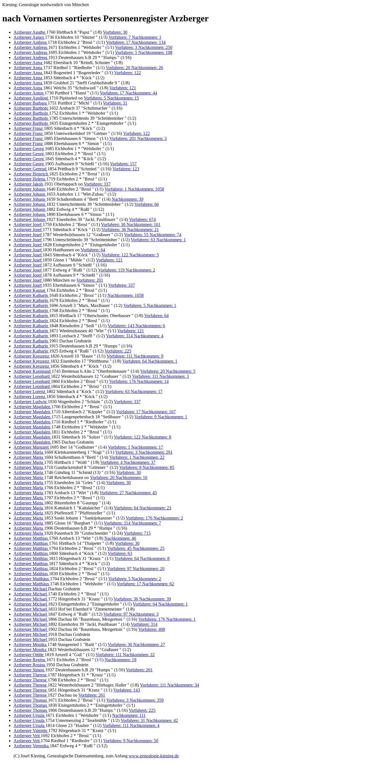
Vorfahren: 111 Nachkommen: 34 (169, 685)
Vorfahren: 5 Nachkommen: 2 (134, 578)
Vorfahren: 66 (146, 204)
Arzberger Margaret (31, 447)
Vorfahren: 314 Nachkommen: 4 (134, 335)
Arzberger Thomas (30, 700)
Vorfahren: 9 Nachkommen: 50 (130, 740)
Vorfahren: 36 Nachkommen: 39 (142, 599)
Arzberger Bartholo (31, 108)
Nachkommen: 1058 (125, 295)
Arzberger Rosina (29, 664)
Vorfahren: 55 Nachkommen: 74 (152, 234)
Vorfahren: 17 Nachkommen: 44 (128, 93)
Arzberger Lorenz (29, 391)
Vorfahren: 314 (144, 624)
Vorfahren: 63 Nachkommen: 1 (158, 239)
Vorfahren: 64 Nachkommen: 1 (149, 361)
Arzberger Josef (28, 224)
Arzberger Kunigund (32, 371)
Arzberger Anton (29, 93)
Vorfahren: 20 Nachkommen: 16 (118, 477)
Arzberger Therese (30, 674)
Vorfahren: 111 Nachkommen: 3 (160, 376)
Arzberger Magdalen (32, 406)
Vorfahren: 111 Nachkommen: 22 (125, 654)
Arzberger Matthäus (31, 578)
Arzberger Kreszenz (31, 356)
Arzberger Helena (29, 179)
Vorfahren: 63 (120, 553)
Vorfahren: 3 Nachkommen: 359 (135, 700)
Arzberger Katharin (31, 295)
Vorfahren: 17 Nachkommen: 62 (145, 583)
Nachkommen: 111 (129, 715)
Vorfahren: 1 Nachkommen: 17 (135, 447)
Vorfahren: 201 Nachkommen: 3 (138, 138)
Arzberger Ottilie (29, 654)
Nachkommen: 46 (120, 538)
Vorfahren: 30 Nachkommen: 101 (131, 224)
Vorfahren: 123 (125, 168)
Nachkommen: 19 (120, 659)
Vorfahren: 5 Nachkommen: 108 (143, 52)
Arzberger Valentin (30, 730)
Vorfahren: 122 (127, 72)
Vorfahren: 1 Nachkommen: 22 (136, 457)
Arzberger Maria (28, 452)
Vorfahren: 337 (97, 184)
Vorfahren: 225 (118, 351)
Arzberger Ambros (30, 42)
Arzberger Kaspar (29, 290)
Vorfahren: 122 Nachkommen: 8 (142, 437)
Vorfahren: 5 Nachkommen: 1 (149, 305)
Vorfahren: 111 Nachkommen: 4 (131, 725)
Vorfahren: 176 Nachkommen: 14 (139, 381)
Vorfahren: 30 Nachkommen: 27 (136, 644)
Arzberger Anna (28, 62)
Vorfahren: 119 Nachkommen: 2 (126, 270)
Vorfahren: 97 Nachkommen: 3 (131, 614)
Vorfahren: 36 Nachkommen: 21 (130, 229)
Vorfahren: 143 (126, 690)
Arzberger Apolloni (31, 98)
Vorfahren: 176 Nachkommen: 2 (154, 518)
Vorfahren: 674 (142, 219)
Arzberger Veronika (31, 745)
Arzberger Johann (29, 189)
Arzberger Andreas (30, 47)
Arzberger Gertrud (30, 168)
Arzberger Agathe (29, 32)
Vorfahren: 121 (122, 87)
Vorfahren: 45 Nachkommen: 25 (135, 548)
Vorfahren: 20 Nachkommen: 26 (134, 67)
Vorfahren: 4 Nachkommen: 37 (127, 462)
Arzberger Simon (29, 669)
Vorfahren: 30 (115, 32)
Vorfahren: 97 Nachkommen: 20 (135, 568)
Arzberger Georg (29, 148)
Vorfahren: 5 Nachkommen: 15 (111, 98)
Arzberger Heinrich (31, 173)
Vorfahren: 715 (137, 533)
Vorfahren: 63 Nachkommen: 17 (133, 391)
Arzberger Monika (30, 644)
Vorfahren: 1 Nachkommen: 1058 (134, 189)
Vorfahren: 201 (89, 280)
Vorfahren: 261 (139, 669)
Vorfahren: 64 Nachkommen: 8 (142, 558)
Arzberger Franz (28, 128)
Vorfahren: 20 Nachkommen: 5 (167, 371)
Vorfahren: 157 (123, 163)
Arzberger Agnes (29, 37)
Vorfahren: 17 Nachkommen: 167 (146, 411)
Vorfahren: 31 (115, 103)
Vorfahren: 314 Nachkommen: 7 (132, 523)
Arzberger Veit (27, 735)
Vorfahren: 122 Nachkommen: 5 (130, 254)
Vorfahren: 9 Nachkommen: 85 (146, 467)
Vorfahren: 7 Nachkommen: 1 (135, 37)
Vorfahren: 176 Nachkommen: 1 (167, 619)
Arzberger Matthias (31, 538)
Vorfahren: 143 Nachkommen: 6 (136, 325)
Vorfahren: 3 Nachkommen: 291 (144, 452)
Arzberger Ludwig (30, 401)
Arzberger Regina (29, 659)
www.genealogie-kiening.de (154, 755)
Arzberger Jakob (28, 184)
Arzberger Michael (30, 588)
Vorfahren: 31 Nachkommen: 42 (149, 720)
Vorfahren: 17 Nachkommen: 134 (136, 42)
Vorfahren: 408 (151, 629)
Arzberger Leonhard (32, 376)
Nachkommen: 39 (127, 199)
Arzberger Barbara (30, 103)
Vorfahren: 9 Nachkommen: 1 (160, 416)
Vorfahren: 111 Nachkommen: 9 (135, 356)
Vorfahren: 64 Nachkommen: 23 (142, 507)
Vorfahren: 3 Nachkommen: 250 (143, 47)
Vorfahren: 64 (93, 249)
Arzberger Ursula (29, 715)
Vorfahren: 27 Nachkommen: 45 (128, 492)
